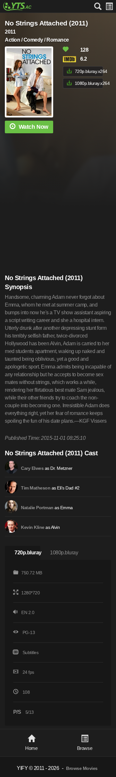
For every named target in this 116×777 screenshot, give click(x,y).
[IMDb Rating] (71, 59)
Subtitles (31, 652)
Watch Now (33, 127)
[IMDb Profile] (11, 467)
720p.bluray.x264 (89, 71)
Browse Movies (82, 768)
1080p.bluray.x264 (89, 83)
